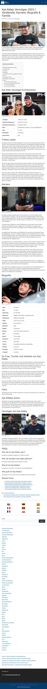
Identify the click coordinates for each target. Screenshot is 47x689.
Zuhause (4, 649)
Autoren (4, 545)
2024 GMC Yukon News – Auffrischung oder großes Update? (17, 664)
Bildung (4, 549)
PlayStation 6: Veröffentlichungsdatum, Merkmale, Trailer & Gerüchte (19, 660)
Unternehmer (5, 645)
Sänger (3, 620)
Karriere (5, 70)
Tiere (3, 639)
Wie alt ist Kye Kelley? (10, 84)
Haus (4, 75)
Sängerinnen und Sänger (8, 622)
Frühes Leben (6, 69)
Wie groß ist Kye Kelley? (10, 86)
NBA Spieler (5, 597)
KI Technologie (5, 585)
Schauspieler (5, 624)
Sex (3, 629)
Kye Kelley (16, 352)
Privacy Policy (13, 684)
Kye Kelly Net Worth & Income (10, 67)
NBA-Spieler (5, 599)
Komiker (4, 589)
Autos (3, 547)
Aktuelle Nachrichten (7, 532)
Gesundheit (5, 574)
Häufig (3, 578)
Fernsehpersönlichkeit (8, 493)
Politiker (4, 608)
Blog (3, 551)
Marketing (4, 595)
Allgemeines (5, 538)
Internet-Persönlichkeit (7, 582)
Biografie (6, 72)
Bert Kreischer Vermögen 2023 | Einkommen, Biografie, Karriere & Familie (21, 494)
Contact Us (30, 684)
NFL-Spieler (5, 605)
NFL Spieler (5, 603)
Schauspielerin (5, 626)
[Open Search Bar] (42, 2)
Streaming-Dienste (6, 637)
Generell (4, 568)
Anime (3, 541)
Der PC (3, 553)
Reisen (3, 618)
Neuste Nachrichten (7, 601)
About (35, 684)
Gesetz (3, 572)
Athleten (4, 543)
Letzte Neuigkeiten (6, 593)
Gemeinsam (5, 566)
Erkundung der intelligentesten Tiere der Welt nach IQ (15, 662)
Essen (3, 555)
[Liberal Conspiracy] (5, 2)
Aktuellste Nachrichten (7, 534)
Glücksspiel (4, 576)
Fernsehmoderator (6, 559)
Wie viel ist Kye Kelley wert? (11, 81)
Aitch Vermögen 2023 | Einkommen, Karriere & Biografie (17, 496)
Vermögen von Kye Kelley (9, 78)
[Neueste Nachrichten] (7, 528)
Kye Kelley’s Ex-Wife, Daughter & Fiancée (13, 74)
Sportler (4, 635)
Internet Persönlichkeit (7, 580)
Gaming (4, 564)
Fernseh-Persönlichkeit (7, 557)
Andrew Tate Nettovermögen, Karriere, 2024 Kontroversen (16, 658)
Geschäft (4, 570)
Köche (3, 587)
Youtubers (4, 647)
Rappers (4, 612)
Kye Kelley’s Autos (7, 77)
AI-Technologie (5, 530)
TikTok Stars (5, 641)
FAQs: (5, 80)
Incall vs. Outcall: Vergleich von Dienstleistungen (14, 656)
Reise (3, 616)
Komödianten (5, 591)
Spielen (3, 633)
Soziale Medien (5, 631)
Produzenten (5, 610)
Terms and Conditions (22, 684)
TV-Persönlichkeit (6, 643)
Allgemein (4, 536)
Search (3, 518)
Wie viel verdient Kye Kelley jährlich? (13, 83)
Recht (3, 614)
